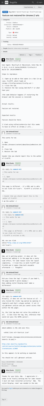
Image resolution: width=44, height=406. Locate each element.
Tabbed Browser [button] (18, 24)
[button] (39, 2)
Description (9, 61)
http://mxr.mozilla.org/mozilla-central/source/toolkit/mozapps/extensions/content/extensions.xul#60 (21, 346)
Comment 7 (9, 323)
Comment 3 (9, 208)
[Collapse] (40, 60)
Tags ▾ (31, 55)
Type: (10, 32)
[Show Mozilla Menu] (6, 2)
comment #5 (17, 296)
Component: (8, 24)
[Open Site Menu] (2, 2)
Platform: (9, 29)
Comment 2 (9, 165)
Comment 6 (9, 292)
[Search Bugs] (33, 2)
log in (11, 388)
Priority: (9, 35)
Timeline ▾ (39, 55)
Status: (9, 44)
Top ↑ (4, 399)
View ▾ (40, 7)
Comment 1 (9, 133)
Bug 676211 (12, 12)
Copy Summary (28, 7)
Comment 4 (9, 252)
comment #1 (17, 169)
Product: (9, 22)
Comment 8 (9, 372)
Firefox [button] (15, 22)
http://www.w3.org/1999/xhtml (19, 243)
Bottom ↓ (23, 55)
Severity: (9, 37)
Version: (9, 26)
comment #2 (17, 212)
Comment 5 (9, 274)
